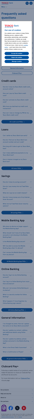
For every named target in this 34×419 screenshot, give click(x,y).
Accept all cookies (16, 53)
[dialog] (16, 43)
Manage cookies (17, 61)
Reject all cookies (16, 57)
